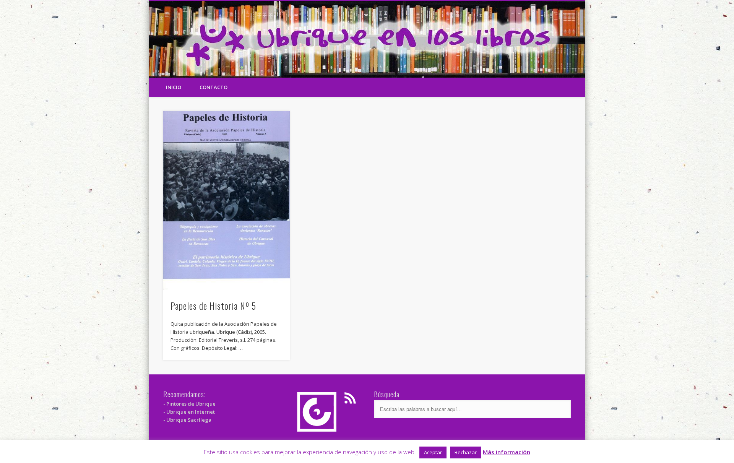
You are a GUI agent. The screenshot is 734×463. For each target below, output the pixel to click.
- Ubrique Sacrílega (187, 419)
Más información (506, 452)
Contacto (213, 87)
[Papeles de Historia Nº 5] (226, 200)
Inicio (173, 87)
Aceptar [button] (433, 452)
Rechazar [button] (466, 452)
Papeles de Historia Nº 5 (213, 305)
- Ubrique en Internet (189, 411)
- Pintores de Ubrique (189, 403)
